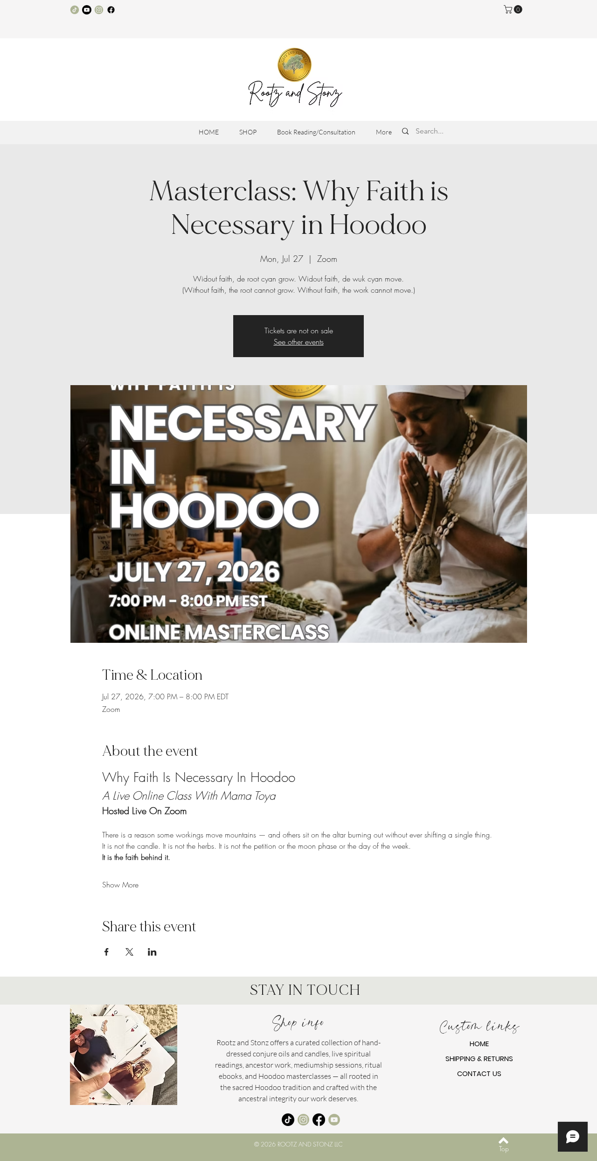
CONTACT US (479, 1073)
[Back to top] (503, 1140)
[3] (99, 9)
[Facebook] (111, 9)
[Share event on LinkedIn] (152, 952)
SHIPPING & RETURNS (479, 1058)
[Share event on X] (129, 952)
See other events (299, 342)
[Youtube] (86, 9)
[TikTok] (288, 1119)
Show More (120, 885)
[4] (334, 1119)
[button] (514, 9)
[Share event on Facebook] (106, 952)
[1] (74, 9)
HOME (479, 1043)
